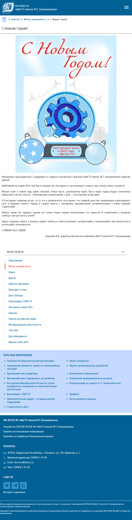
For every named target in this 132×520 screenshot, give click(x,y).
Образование (15, 260)
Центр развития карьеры (82, 398)
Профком (74, 394)
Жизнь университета (35, 19)
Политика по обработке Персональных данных (28, 436)
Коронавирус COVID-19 (20, 301)
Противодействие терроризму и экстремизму (31, 378)
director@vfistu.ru (24, 462)
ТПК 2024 (13, 330)
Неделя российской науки (22, 318)
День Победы (16, 295)
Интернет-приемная (14, 492)
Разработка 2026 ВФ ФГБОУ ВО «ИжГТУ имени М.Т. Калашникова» (38, 426)
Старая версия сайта (17, 406)
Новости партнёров (19, 283)
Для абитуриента (18, 336)
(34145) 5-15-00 (39, 457)
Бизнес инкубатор (79, 360)
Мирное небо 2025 (18, 342)
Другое (12, 278)
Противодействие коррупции (22, 373)
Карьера (13, 313)
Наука (12, 272)
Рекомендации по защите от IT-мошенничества (95, 383)
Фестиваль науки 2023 (20, 307)
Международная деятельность (25, 324)
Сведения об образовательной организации (30, 360)
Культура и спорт (18, 289)
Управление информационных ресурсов (90, 378)
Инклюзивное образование (83, 373)
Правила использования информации (23, 431)
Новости (15, 19)
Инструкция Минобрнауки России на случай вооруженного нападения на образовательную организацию (32, 386)
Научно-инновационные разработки (88, 365)
